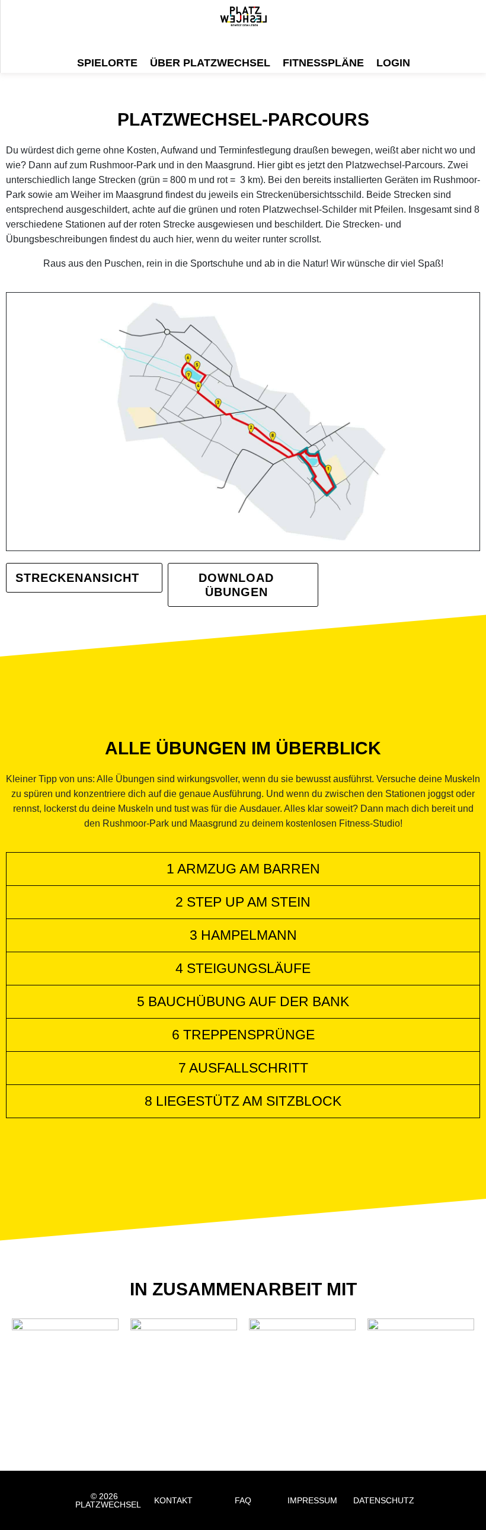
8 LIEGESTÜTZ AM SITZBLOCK (243, 1101)
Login (393, 63)
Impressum (312, 1500)
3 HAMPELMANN (243, 935)
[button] (243, 869)
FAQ (243, 1500)
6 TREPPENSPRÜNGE (243, 1034)
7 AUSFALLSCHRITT (243, 1068)
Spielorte (107, 63)
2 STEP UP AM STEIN (243, 902)
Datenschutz (383, 1500)
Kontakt (173, 1500)
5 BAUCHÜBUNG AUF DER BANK (243, 1001)
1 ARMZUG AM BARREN (243, 868)
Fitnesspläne (323, 63)
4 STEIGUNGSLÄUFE (243, 968)
